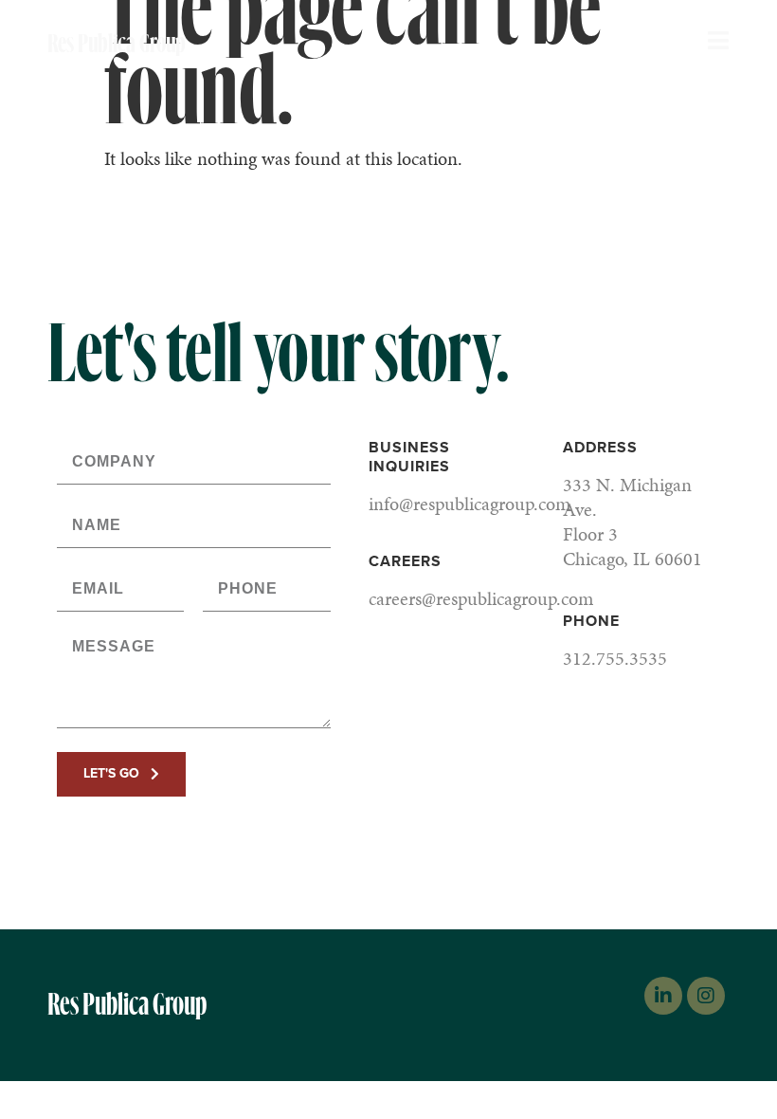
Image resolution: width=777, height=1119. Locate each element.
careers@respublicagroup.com (481, 598)
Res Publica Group (116, 43)
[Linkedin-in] (663, 996)
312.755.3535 (615, 658)
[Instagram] (706, 996)
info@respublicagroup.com (469, 503)
